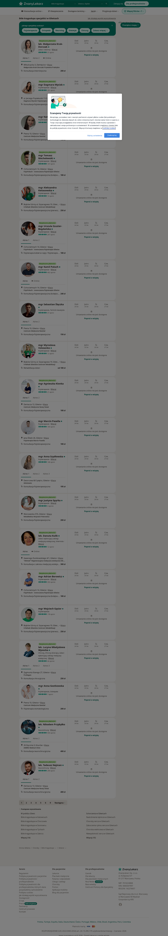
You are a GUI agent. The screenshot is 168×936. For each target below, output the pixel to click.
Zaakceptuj (112, 135)
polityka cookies (109, 128)
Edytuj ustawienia (95, 136)
